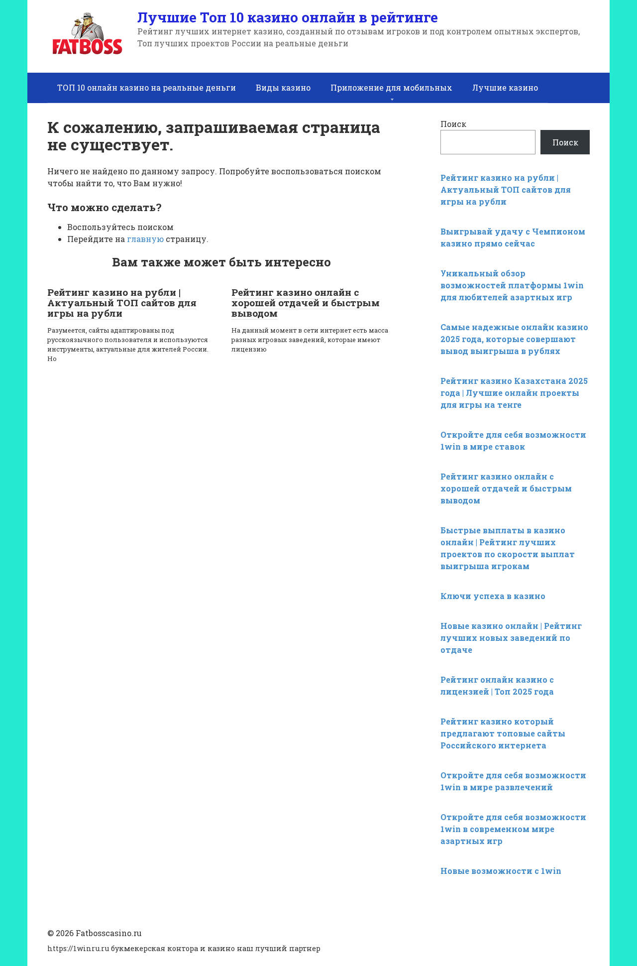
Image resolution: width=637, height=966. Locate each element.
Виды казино (283, 87)
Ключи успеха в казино (492, 596)
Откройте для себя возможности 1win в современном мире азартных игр (513, 829)
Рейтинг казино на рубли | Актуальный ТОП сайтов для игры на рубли (122, 302)
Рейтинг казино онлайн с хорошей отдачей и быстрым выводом (305, 302)
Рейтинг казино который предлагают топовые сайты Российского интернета (502, 733)
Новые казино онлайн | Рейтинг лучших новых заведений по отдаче (511, 637)
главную (145, 239)
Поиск (453, 124)
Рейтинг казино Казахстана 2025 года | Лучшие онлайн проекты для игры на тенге (514, 392)
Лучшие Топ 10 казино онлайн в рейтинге (287, 17)
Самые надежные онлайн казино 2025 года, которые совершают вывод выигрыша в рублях (514, 339)
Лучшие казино (505, 87)
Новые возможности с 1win (500, 870)
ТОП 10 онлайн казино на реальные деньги (146, 87)
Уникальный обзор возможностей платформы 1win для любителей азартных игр (512, 285)
